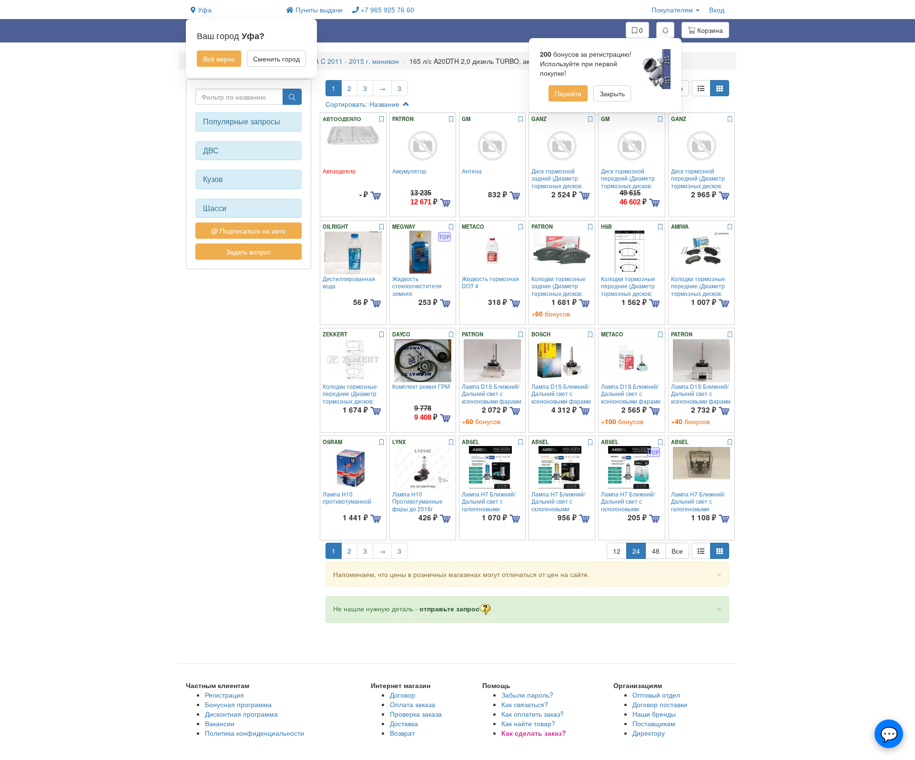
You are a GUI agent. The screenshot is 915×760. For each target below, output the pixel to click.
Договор (402, 694)
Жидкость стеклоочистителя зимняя (417, 285)
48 (656, 551)
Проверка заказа (416, 714)
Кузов (213, 179)
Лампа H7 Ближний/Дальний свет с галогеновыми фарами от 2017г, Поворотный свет (489, 508)
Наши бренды (654, 714)
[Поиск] (292, 97)
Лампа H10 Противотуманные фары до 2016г (417, 501)
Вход (716, 9)
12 (616, 551)
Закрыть (612, 93)
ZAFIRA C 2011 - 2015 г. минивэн (347, 61)
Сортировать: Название (363, 104)
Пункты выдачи (318, 9)
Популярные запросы (241, 121)
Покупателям (673, 9)
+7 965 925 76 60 (386, 9)
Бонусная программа (238, 704)
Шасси (214, 208)
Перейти (568, 93)
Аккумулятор (409, 171)
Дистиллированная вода (349, 282)
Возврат (402, 733)
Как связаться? (524, 704)
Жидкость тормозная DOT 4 (490, 282)
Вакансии (219, 723)
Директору (648, 733)
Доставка (404, 723)
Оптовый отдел (656, 694)
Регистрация (224, 694)
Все (677, 551)
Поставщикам (653, 723)
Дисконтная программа (241, 714)
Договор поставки (659, 704)
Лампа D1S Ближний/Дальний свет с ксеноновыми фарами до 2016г (491, 397)
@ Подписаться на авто (248, 230)
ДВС (211, 150)
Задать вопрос (248, 251)
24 (636, 551)
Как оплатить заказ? (532, 714)
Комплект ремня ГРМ (421, 386)
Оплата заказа (412, 704)
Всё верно (219, 58)
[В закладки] (381, 119)
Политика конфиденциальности (254, 733)
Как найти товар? (528, 723)
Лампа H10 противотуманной (347, 497)
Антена (472, 171)
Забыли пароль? (527, 694)
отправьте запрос (449, 608)
